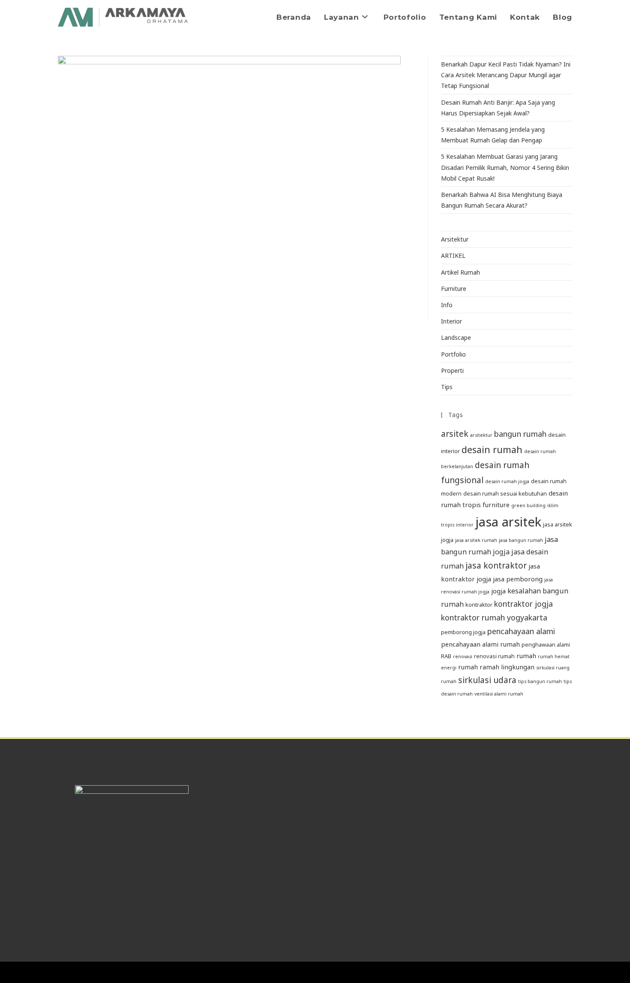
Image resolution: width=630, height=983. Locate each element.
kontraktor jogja (523, 604)
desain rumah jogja (507, 481)
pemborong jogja (463, 632)
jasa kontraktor (496, 565)
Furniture (453, 288)
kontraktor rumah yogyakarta (494, 617)
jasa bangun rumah (521, 540)
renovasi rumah (494, 656)
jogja (498, 591)
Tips (447, 387)
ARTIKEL (453, 255)
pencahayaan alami (521, 631)
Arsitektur (454, 239)
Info (447, 305)
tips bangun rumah (540, 681)
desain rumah (492, 449)
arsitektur (481, 435)
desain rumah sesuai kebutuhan (505, 493)
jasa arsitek (508, 521)
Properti (452, 370)
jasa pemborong (518, 579)
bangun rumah (520, 434)
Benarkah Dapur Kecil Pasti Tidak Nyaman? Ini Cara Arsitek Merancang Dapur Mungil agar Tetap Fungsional (505, 75)
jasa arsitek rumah (476, 540)
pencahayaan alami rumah (480, 644)
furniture (496, 504)
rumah (526, 655)
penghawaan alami (546, 644)
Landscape (456, 337)
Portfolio (453, 354)
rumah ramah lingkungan (496, 666)
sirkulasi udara (487, 680)
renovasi (462, 656)
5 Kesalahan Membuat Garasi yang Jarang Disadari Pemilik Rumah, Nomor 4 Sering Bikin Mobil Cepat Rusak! (505, 167)
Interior (451, 321)
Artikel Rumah (460, 272)
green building (528, 505)
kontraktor (478, 604)
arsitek (454, 433)
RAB (446, 656)
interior (465, 525)
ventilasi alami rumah (498, 694)
